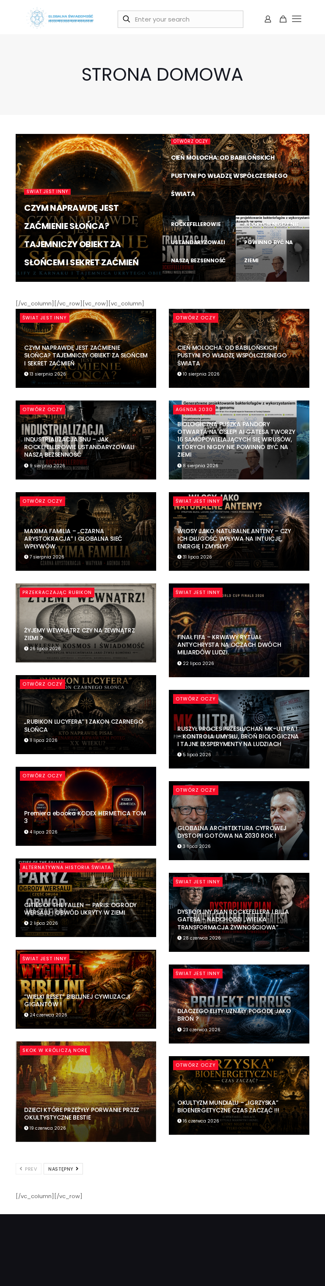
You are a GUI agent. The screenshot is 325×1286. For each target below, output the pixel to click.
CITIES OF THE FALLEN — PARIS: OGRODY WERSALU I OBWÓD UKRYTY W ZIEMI (80, 909)
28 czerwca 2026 (201, 938)
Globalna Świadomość (63, 281)
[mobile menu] (297, 19)
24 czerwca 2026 (47, 1015)
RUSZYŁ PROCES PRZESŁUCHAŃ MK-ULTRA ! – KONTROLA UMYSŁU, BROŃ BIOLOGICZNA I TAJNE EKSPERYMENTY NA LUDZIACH (238, 736)
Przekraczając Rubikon (57, 592)
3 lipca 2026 (196, 846)
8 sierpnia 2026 (266, 281)
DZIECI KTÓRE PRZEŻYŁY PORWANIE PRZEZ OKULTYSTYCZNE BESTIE (81, 1114)
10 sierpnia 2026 (194, 214)
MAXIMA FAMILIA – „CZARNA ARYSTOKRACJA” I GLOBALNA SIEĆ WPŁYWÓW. (73, 538)
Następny (61, 1169)
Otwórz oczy (191, 141)
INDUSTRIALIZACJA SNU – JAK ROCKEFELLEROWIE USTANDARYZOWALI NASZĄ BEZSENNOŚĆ (198, 224)
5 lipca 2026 (196, 755)
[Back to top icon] (284, 1269)
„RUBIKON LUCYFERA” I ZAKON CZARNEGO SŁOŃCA (83, 725)
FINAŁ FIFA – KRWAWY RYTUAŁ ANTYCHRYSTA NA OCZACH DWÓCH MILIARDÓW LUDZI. (229, 645)
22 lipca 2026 (198, 663)
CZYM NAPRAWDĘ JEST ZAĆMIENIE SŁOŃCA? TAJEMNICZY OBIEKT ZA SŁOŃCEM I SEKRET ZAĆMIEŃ (86, 355)
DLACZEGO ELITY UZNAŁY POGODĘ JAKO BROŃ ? (234, 1015)
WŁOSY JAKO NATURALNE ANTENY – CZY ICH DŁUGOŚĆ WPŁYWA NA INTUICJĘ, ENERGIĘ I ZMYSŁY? (234, 538)
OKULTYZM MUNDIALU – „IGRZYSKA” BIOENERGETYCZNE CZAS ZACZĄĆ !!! (228, 1106)
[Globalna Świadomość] (60, 19)
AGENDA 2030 (194, 409)
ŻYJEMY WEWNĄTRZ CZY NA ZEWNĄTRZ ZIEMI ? (79, 634)
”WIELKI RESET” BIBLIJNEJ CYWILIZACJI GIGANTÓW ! (77, 1000)
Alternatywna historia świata (66, 867)
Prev (30, 1169)
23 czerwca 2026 (201, 1030)
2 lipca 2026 (43, 923)
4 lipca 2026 (43, 832)
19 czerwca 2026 (47, 1128)
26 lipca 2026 (44, 649)
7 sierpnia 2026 (46, 557)
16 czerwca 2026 (200, 1121)
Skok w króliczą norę (55, 1050)
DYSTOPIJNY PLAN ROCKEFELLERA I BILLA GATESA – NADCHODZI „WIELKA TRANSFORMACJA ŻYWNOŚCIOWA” (233, 919)
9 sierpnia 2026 (193, 281)
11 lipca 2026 (43, 740)
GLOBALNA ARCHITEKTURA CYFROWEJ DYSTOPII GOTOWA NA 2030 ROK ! (231, 832)
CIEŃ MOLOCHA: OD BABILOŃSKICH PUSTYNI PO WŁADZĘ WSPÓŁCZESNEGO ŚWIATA (229, 175)
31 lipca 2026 (197, 557)
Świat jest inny (47, 192)
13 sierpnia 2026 (124, 281)
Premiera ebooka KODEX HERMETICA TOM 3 (85, 817)
